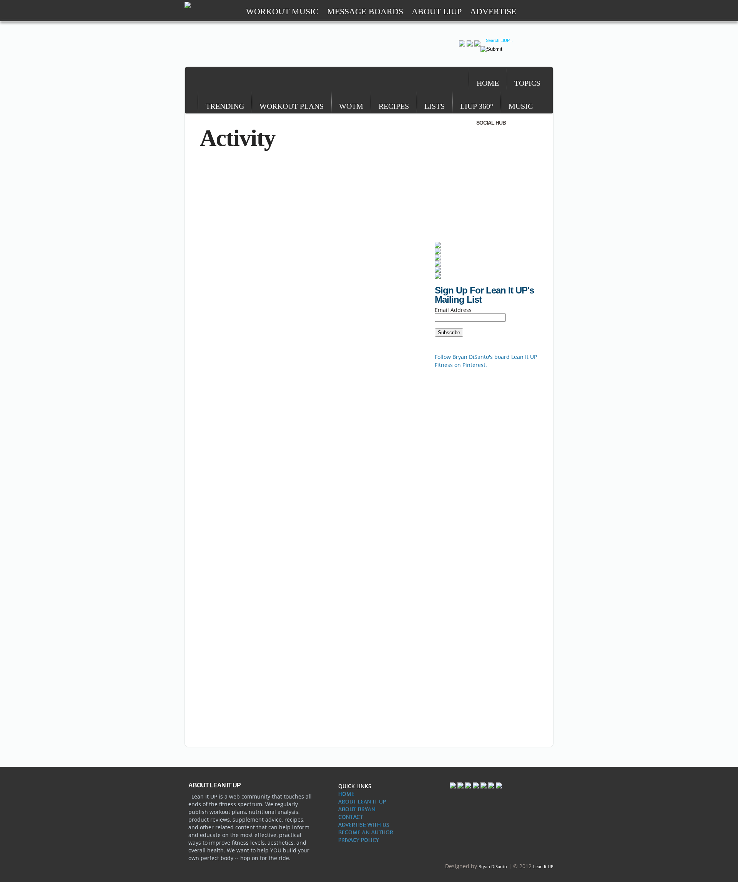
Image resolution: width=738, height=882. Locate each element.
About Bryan (357, 809)
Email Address (453, 309)
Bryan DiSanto (493, 866)
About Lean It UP (362, 801)
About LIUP (437, 11)
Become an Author (365, 832)
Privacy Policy (358, 840)
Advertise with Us (363, 824)
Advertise (493, 11)
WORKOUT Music (282, 11)
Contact (350, 816)
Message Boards (365, 11)
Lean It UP (543, 866)
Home (346, 793)
